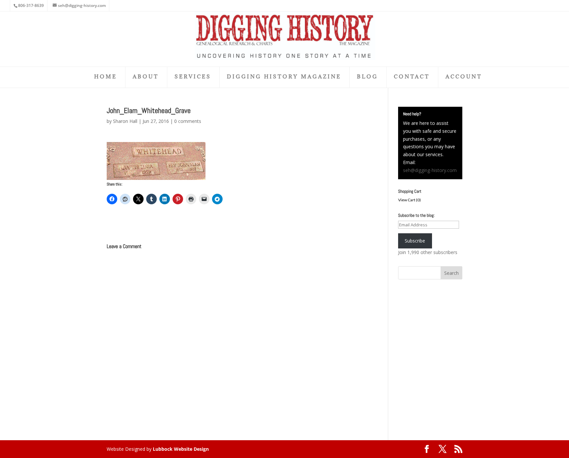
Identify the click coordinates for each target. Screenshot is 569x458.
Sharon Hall (125, 121)
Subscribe (415, 241)
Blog (367, 77)
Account (464, 77)
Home (105, 77)
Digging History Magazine (284, 77)
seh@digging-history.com (430, 170)
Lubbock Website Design (181, 449)
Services (193, 77)
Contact (412, 77)
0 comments (187, 121)
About (146, 77)
